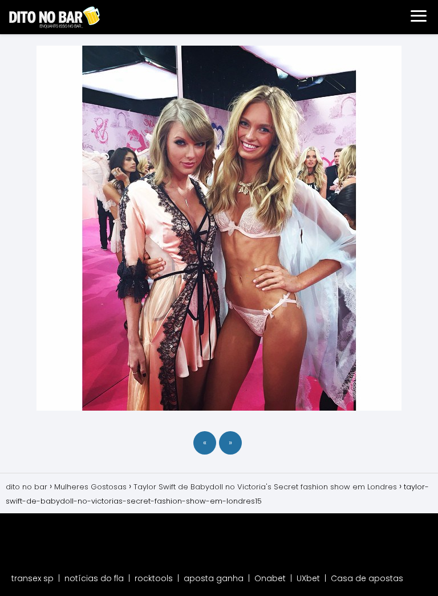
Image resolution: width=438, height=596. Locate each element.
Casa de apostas (367, 578)
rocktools (154, 578)
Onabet (270, 578)
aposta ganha (214, 578)
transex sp (32, 578)
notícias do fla (94, 578)
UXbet (308, 578)
